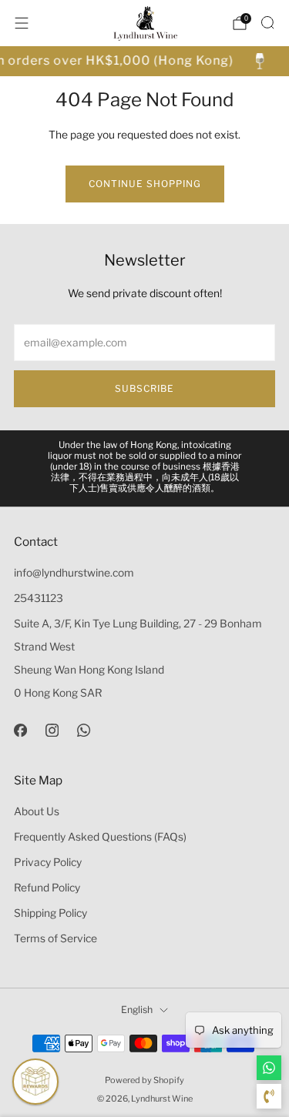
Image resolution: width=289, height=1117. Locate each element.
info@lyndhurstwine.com (74, 573)
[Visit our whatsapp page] (83, 730)
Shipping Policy (50, 913)
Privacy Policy (48, 862)
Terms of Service (55, 938)
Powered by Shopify (144, 1080)
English (137, 1009)
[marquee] (144, 61)
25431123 (38, 598)
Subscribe (144, 388)
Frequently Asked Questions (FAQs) (100, 837)
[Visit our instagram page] (52, 730)
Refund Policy (47, 887)
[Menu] (21, 23)
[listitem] (145, 468)
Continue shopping (145, 183)
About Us (36, 811)
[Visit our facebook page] (20, 730)
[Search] (267, 22)
